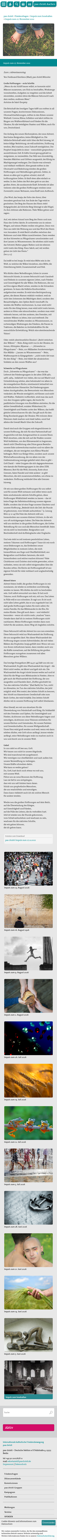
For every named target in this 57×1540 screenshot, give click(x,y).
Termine (7, 1512)
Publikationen (10, 1496)
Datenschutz (20, 1464)
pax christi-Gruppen (13, 1487)
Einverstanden (49, 1523)
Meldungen (9, 1507)
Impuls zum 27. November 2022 (19, 19)
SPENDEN (8, 1516)
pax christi (8, 16)
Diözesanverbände (12, 1478)
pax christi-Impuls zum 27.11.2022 (20, 840)
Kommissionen (11, 1483)
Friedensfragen (22, 16)
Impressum (8, 1464)
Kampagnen (9, 1492)
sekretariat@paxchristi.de (19, 1461)
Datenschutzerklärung (45, 1536)
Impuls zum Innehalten (41, 16)
